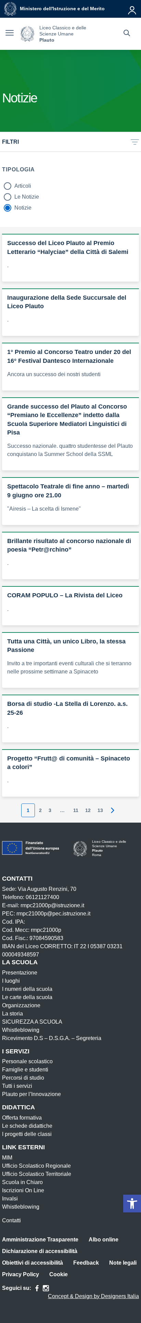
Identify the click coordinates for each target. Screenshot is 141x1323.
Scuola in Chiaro (22, 1182)
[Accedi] (132, 9)
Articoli (22, 186)
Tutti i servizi (17, 1086)
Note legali (123, 1263)
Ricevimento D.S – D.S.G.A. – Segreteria (51, 1038)
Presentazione (19, 973)
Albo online (103, 1239)
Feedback (86, 1263)
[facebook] (37, 1288)
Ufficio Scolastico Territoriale (36, 1174)
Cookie (58, 1274)
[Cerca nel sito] (126, 33)
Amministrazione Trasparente (40, 1239)
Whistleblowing (20, 1030)
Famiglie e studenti (25, 1069)
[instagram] (46, 1288)
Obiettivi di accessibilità (32, 1263)
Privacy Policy (20, 1274)
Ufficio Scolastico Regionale (36, 1166)
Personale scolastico (27, 1061)
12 (88, 810)
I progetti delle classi (27, 1134)
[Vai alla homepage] (27, 34)
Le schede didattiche (27, 1126)
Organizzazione (21, 1005)
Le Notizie (26, 197)
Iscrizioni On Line (23, 1190)
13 (100, 810)
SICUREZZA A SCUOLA (32, 1022)
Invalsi (10, 1198)
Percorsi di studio (23, 1078)
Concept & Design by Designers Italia (93, 1296)
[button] (132, 1203)
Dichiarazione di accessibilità (39, 1251)
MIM (7, 1158)
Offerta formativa (22, 1118)
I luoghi (11, 981)
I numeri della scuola (27, 989)
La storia (12, 1013)
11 (75, 810)
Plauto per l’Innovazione (31, 1094)
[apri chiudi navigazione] (9, 34)
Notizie (22, 208)
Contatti (11, 1220)
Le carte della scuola (27, 997)
